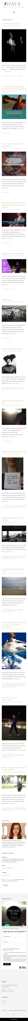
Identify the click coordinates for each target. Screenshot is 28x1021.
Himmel (7, 557)
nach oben (23, 557)
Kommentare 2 (13, 91)
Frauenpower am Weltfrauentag (11, 349)
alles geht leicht (18, 683)
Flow (25, 556)
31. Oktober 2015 (5, 702)
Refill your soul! (6, 300)
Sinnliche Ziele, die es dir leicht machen (14, 452)
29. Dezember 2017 (5, 255)
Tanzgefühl (19, 76)
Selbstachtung (14, 755)
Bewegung (17, 556)
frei (2, 557)
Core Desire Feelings (19, 505)
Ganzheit (17, 684)
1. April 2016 (4, 454)
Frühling (14, 684)
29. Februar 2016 (5, 522)
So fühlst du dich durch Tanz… (11, 24)
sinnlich (13, 507)
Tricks (15, 558)
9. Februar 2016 (4, 573)
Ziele (24, 507)
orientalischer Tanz (21, 388)
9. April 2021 (4, 25)
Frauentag (6, 388)
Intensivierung (22, 684)
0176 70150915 (8, 989)
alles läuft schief (18, 807)
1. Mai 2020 (4, 91)
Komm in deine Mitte (13, 557)
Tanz (11, 76)
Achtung (21, 754)
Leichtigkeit (10, 507)
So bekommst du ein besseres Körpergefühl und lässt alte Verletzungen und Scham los (13, 205)
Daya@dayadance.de (9, 991)
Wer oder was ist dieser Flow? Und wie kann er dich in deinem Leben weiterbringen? (13, 625)
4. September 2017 (5, 302)
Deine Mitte (22, 556)
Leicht (6, 507)
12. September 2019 (5, 148)
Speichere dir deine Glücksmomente (13, 253)
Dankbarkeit (18, 609)
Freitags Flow (8, 76)
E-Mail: (3, 865)
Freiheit (4, 557)
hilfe (9, 809)
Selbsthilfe (4, 558)
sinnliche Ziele (17, 507)
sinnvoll (21, 507)
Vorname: (4, 872)
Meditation (20, 610)
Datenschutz (4, 1002)
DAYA (9, 25)
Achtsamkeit (18, 754)
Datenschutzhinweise (9, 879)
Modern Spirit (8, 755)
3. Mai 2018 (4, 209)
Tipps (12, 558)
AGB (3, 1004)
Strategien (6, 756)
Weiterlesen (8, 71)
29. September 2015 (5, 771)
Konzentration (11, 685)
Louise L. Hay (15, 610)
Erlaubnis (4, 857)
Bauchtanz (21, 387)
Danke (21, 609)
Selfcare (7, 558)
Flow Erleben (10, 684)
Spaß (10, 558)
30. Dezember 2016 (5, 405)
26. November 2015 (5, 629)
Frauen (3, 388)
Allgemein (7, 289)
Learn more (6, 961)
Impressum (4, 1000)
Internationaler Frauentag (13, 388)
